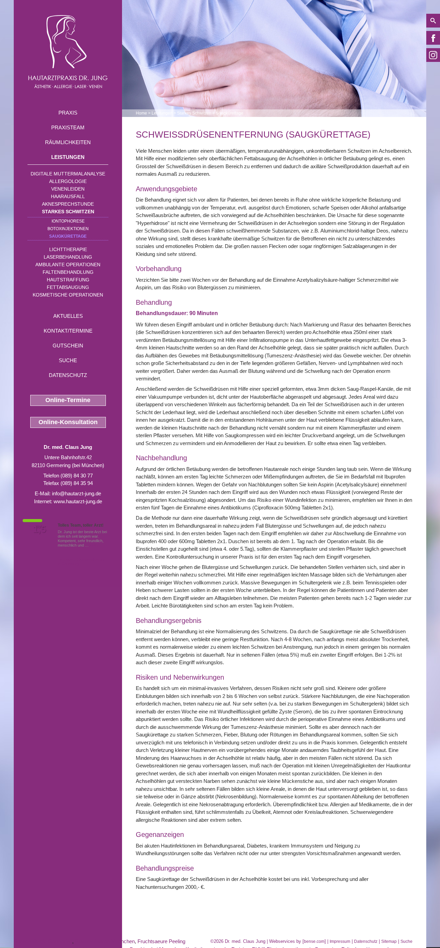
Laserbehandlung (68, 257)
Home (141, 113)
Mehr (94, 545)
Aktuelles (68, 316)
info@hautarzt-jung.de (76, 493)
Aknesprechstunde (68, 204)
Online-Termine (67, 400)
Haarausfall (68, 196)
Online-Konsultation (68, 422)
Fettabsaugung (68, 287)
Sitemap (389, 941)
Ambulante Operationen (67, 264)
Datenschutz (68, 375)
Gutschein (68, 345)
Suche (68, 360)
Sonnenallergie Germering (43, 941)
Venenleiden (68, 189)
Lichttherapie (68, 249)
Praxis (67, 113)
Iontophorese (68, 221)
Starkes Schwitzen (68, 211)
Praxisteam (68, 127)
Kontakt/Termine (68, 331)
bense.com (314, 941)
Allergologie (68, 181)
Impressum (340, 941)
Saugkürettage (68, 236)
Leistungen (68, 157)
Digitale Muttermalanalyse (68, 173)
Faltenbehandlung (68, 272)
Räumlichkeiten (68, 142)
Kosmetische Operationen (68, 295)
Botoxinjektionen (68, 228)
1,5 (39, 529)
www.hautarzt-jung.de (78, 501)
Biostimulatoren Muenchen (105, 941)
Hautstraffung (68, 279)
